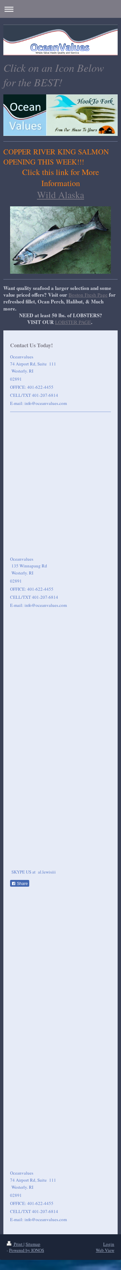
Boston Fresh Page (88, 294)
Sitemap (33, 1244)
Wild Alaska (60, 194)
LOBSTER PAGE (73, 322)
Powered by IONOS (26, 1250)
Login (108, 1244)
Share (22, 883)
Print (18, 1244)
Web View (105, 1250)
